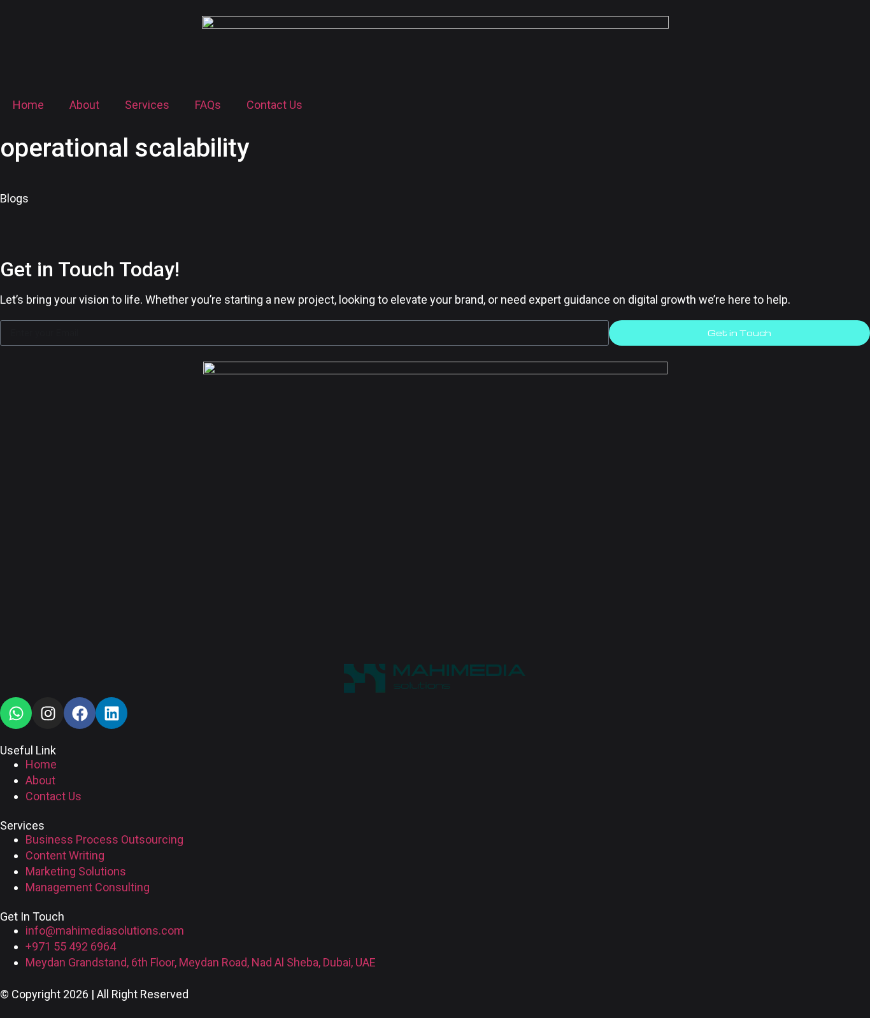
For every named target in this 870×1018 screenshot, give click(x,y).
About (84, 104)
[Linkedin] (111, 713)
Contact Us (274, 104)
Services (147, 104)
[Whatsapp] (16, 713)
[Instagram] (48, 713)
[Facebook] (80, 713)
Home (28, 104)
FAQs (208, 104)
